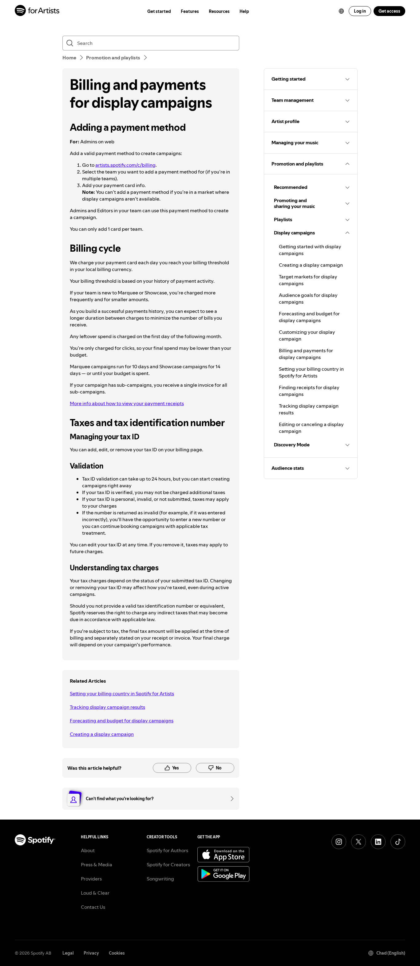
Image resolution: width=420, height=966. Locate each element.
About (88, 850)
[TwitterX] (358, 841)
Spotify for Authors (167, 850)
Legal (68, 953)
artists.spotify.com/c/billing (125, 165)
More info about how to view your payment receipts (127, 403)
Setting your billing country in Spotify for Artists (122, 693)
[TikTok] (397, 841)
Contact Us (93, 907)
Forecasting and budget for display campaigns (121, 720)
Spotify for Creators (168, 864)
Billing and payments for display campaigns (306, 354)
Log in (360, 11)
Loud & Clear (95, 892)
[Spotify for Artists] (37, 11)
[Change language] (341, 11)
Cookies (117, 953)
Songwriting (160, 878)
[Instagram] (338, 841)
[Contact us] (230, 798)
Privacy (91, 953)
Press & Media (96, 864)
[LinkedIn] (378, 841)
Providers (91, 878)
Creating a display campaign (102, 734)
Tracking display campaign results (107, 707)
